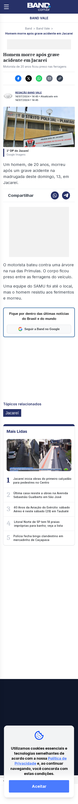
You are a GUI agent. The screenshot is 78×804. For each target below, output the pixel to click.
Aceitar (39, 786)
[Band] (39, 7)
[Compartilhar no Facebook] (18, 78)
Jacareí (12, 413)
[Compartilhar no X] (28, 78)
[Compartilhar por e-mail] (49, 78)
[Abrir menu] (6, 7)
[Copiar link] (60, 78)
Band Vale (43, 28)
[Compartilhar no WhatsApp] (39, 78)
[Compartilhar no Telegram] (66, 195)
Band (28, 28)
